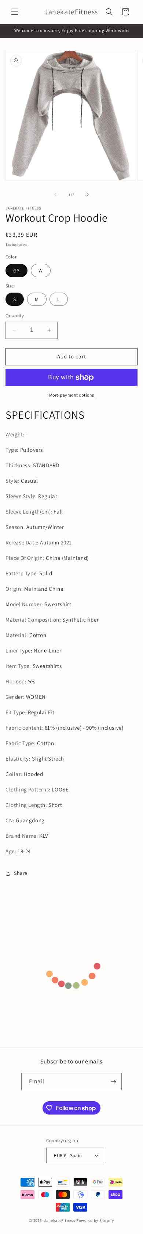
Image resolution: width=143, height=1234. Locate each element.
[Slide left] (55, 194)
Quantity (15, 315)
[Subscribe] (113, 1081)
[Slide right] (88, 194)
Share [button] (20, 873)
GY (16, 270)
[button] (15, 12)
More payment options (71, 395)
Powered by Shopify (95, 1220)
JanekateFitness (60, 1220)
